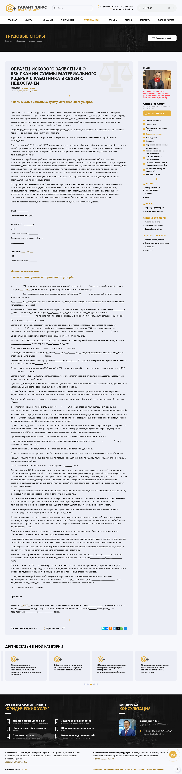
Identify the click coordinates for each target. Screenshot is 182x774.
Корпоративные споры (156, 144)
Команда (48, 20)
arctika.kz (25, 769)
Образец (27, 90)
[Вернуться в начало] (26, 8)
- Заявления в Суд (151, 221)
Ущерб (34, 90)
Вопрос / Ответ (153, 174)
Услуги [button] (29, 20)
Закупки (150, 141)
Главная (12, 20)
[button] (157, 79)
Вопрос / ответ (166, 20)
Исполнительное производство (154, 157)
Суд (20, 90)
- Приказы (148, 250)
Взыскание (151, 124)
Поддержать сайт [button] (163, 38)
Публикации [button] (91, 20)
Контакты (144, 20)
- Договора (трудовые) (154, 239)
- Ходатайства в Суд (152, 229)
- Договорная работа (153, 211)
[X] (118, 628)
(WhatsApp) (166, 730)
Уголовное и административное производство (155, 150)
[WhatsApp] (121, 628)
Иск (16, 90)
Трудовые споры (28, 88)
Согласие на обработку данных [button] (149, 769)
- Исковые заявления (153, 225)
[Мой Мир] (125, 628)
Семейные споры (154, 120)
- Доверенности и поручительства (151, 188)
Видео (128, 20)
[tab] (84, 684)
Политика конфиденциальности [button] (108, 769)
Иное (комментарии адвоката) (155, 169)
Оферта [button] (128, 769)
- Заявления (148, 246)
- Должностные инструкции (156, 243)
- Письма (147, 193)
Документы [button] (67, 20)
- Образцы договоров (153, 207)
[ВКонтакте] (106, 628)
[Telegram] (114, 628)
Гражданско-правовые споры (156, 129)
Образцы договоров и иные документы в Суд (156, 163)
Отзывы (113, 20)
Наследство (151, 137)
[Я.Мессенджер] (103, 628)
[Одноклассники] (110, 628)
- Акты (146, 197)
